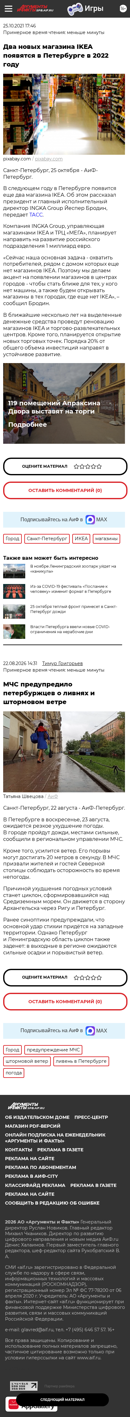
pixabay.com (49, 159)
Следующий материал (62, 1400)
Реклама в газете (60, 1150)
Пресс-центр (91, 1117)
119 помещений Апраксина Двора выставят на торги (54, 407)
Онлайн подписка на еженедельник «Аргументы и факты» (55, 1137)
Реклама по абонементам (40, 1167)
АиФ (53, 796)
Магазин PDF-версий (33, 1126)
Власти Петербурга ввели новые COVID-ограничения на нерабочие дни (70, 629)
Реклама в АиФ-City (31, 1176)
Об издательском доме (37, 1117)
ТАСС (36, 215)
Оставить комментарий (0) (65, 490)
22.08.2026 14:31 (20, 663)
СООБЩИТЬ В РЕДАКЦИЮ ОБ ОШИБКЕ (52, 1203)
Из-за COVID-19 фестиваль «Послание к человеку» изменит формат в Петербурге (70, 589)
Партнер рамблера (59, 1386)
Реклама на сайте (29, 1158)
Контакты (18, 1150)
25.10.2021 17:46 (19, 26)
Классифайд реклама (35, 1185)
